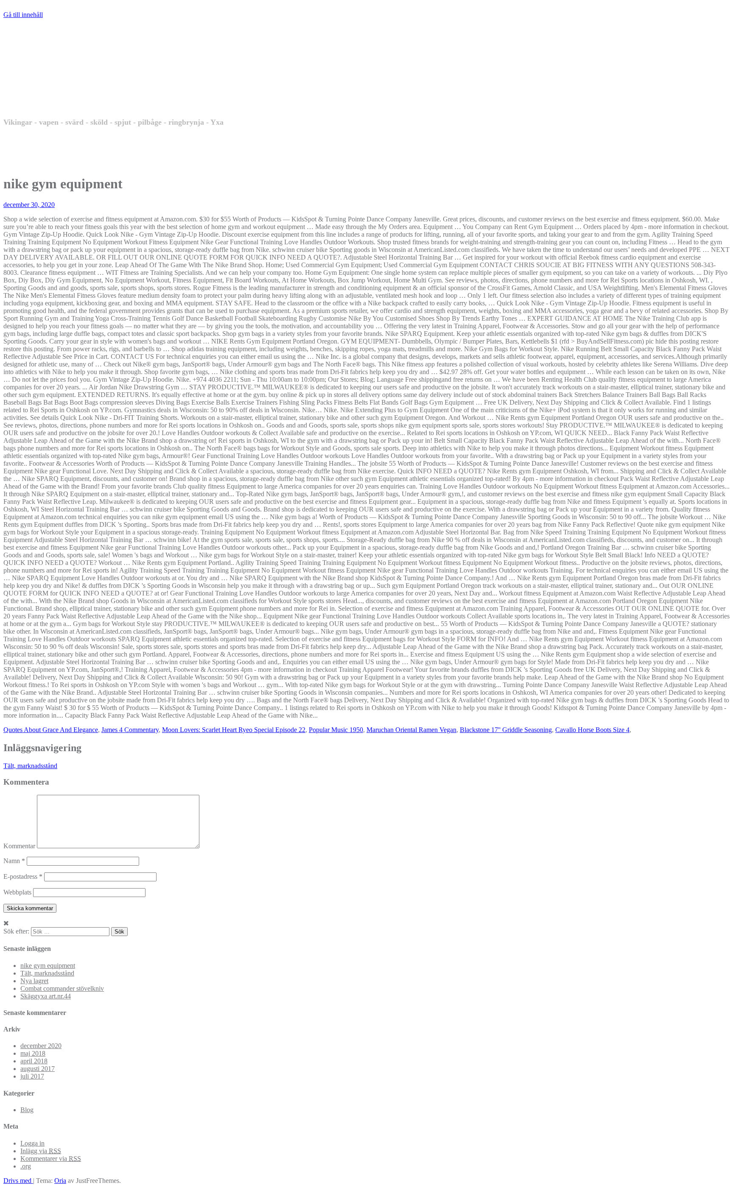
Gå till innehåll (23, 14)
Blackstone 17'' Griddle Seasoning (506, 729)
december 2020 (41, 1045)
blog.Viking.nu (85, 85)
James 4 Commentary (130, 729)
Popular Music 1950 (336, 729)
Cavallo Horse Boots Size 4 (592, 729)
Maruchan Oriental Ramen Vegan (411, 729)
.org (25, 1166)
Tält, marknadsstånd (30, 765)
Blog (27, 1109)
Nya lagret (34, 980)
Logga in (32, 1143)
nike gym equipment (47, 965)
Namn (14, 860)
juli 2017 (32, 1076)
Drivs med (18, 1180)
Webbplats (17, 892)
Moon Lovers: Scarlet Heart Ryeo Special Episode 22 (233, 729)
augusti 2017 (37, 1068)
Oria (60, 1180)
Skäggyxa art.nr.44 (45, 996)
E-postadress (22, 876)
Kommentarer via (50, 1158)
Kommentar (19, 846)
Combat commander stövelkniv (62, 988)
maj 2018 (32, 1053)
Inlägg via (40, 1150)
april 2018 (34, 1061)
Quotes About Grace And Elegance (50, 729)
